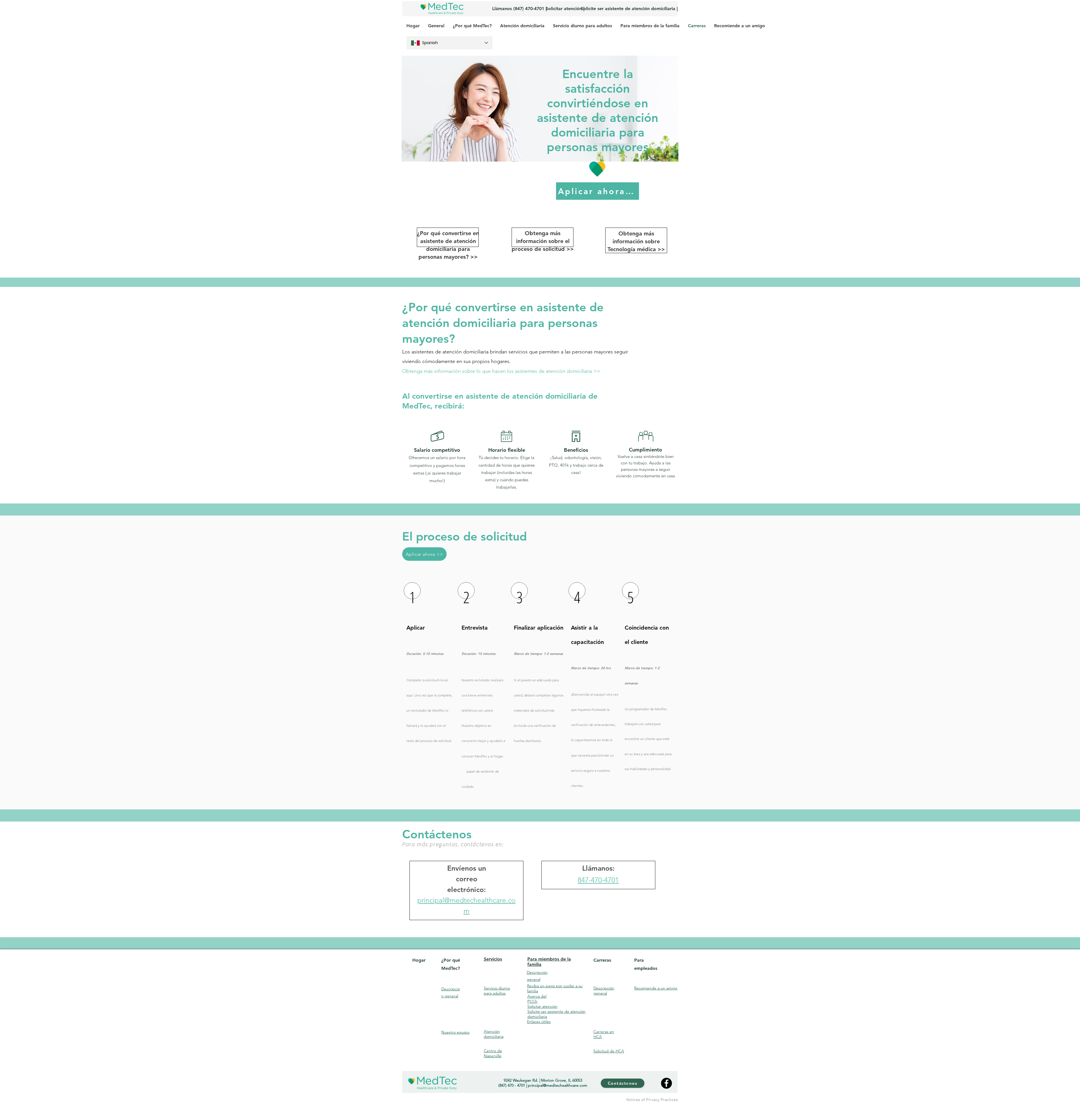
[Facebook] (666, 1083)
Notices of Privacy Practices (652, 1099)
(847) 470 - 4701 (511, 1085)
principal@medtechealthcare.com (557, 1085)
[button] (501, 372)
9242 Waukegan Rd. (521, 1080)
